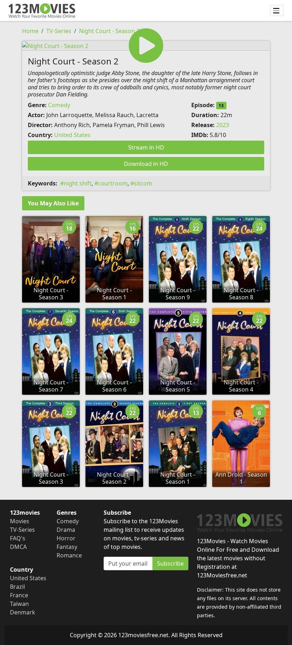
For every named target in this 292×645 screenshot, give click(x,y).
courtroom (112, 183)
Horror (66, 538)
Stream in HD (146, 147)
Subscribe (170, 563)
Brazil (17, 587)
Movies (19, 521)
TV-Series (58, 31)
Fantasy (67, 547)
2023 (222, 125)
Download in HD (146, 164)
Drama (66, 530)
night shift (78, 183)
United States (72, 135)
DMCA (18, 547)
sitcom (143, 183)
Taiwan (19, 604)
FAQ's (17, 538)
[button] (146, 45)
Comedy (59, 105)
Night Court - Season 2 (109, 31)
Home (30, 31)
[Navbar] (276, 10)
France (19, 595)
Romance (69, 555)
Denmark (22, 612)
